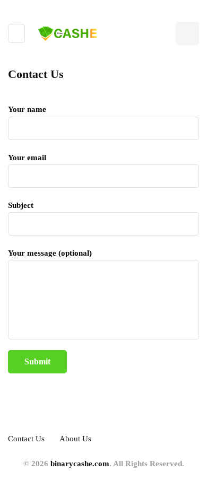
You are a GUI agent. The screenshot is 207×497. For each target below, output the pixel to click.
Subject (20, 205)
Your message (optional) (50, 253)
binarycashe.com (79, 463)
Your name (27, 109)
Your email (27, 157)
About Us (75, 438)
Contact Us (26, 438)
